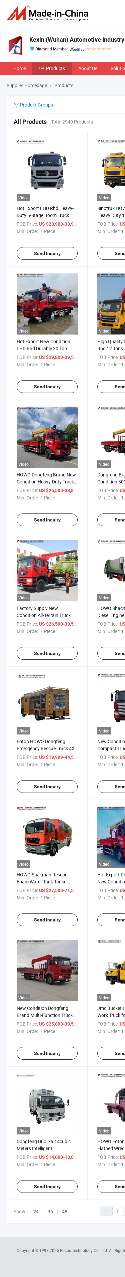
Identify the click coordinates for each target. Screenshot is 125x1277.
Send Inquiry (47, 253)
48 (64, 1211)
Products (55, 68)
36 (50, 1211)
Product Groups (36, 104)
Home (19, 68)
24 (36, 1211)
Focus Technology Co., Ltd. (84, 1250)
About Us (87, 68)
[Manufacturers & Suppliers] (49, 13)
